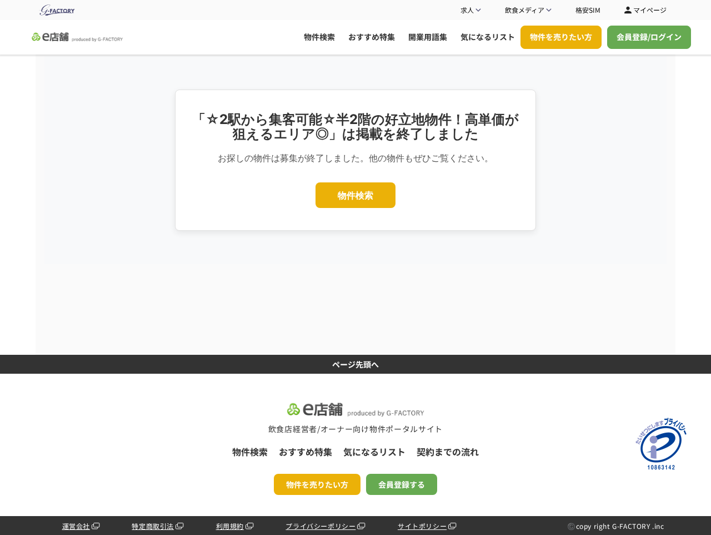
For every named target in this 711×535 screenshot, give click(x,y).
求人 (467, 10)
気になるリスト (487, 36)
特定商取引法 (153, 526)
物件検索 (319, 36)
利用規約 (230, 526)
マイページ (650, 9)
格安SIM (587, 10)
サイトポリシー (422, 526)
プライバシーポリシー (321, 526)
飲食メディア (524, 10)
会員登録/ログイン (649, 36)
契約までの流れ (448, 451)
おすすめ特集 (371, 36)
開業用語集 (427, 36)
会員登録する (401, 484)
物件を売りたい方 (561, 36)
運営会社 (76, 526)
